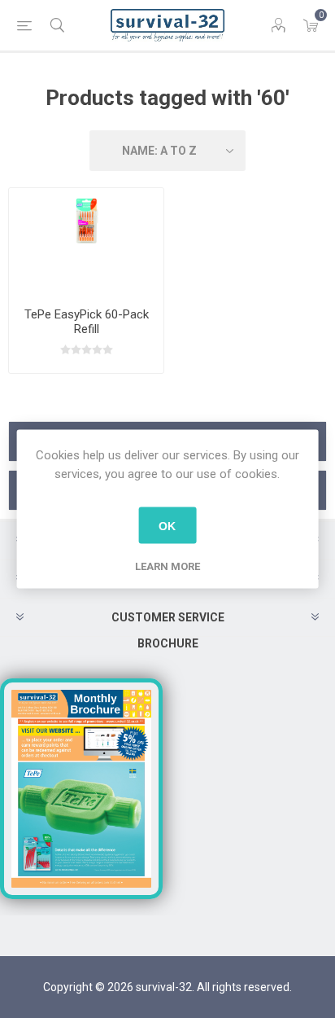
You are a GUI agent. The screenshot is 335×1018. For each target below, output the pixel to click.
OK (167, 525)
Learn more (167, 566)
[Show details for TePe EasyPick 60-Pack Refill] (86, 241)
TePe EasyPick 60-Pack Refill (86, 321)
